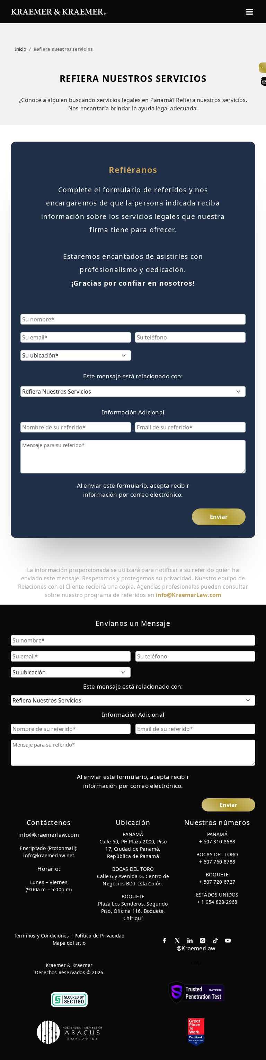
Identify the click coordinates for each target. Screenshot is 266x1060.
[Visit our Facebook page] (164, 940)
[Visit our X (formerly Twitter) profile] (177, 940)
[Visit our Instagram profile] (203, 940)
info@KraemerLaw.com (189, 595)
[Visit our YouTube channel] (228, 940)
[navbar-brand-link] (58, 11)
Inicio (20, 49)
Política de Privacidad (99, 935)
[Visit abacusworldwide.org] (70, 1031)
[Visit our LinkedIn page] (190, 940)
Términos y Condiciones (41, 935)
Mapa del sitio (69, 943)
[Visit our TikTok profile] (215, 940)
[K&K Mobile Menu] (249, 12)
